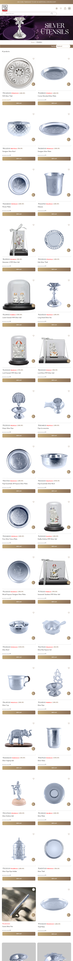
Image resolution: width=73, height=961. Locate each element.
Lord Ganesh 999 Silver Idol (11, 373)
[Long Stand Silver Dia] (54, 295)
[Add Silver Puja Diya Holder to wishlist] (33, 834)
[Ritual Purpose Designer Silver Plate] (19, 572)
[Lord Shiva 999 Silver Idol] (54, 350)
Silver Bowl (5, 650)
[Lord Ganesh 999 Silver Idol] (19, 350)
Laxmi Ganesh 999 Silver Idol (11, 317)
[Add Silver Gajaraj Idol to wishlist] (33, 723)
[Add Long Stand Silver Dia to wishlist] (68, 280)
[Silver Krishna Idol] (19, 793)
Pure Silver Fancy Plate (9, 539)
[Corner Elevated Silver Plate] (54, 73)
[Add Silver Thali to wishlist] (68, 834)
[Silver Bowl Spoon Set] (54, 627)
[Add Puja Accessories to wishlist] (68, 391)
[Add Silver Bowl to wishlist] (33, 612)
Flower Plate (6, 207)
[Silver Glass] (54, 738)
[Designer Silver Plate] (54, 129)
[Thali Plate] (54, 904)
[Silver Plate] (54, 793)
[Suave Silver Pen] (19, 904)
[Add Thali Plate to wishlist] (68, 889)
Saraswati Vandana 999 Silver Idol (49, 594)
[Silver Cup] (19, 683)
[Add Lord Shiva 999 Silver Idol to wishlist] (68, 335)
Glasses (40, 207)
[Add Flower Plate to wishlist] (33, 169)
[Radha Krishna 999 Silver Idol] (54, 517)
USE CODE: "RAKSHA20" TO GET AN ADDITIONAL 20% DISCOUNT (36, 2)
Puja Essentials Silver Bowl (46, 483)
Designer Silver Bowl (8, 151)
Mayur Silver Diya (7, 428)
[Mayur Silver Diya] (19, 406)
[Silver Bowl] (19, 627)
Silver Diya (41, 705)
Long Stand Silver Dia (45, 317)
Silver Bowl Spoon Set (45, 650)
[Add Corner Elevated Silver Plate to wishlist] (68, 58)
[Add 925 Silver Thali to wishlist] (33, 58)
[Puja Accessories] (54, 406)
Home (33, 42)
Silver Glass (41, 760)
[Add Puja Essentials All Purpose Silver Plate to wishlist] (33, 446)
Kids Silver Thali (43, 262)
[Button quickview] (33, 84)
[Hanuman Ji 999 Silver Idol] (19, 240)
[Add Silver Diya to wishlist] (68, 668)
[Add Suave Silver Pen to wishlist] (33, 889)
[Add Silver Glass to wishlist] (68, 723)
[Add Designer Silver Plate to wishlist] (68, 114)
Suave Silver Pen (7, 926)
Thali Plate (41, 927)
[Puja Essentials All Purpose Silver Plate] (19, 461)
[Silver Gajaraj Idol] (19, 738)
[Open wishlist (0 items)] (61, 8)
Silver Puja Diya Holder (9, 871)
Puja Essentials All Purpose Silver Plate (15, 483)
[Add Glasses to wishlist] (68, 169)
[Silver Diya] (54, 683)
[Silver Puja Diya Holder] (19, 849)
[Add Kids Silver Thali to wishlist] (68, 225)
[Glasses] (54, 184)
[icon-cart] (65, 8)
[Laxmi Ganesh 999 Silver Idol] (19, 295)
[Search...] (51, 13)
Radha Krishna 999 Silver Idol (47, 539)
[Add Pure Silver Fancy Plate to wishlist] (33, 502)
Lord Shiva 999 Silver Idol (46, 373)
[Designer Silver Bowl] (19, 129)
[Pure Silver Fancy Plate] (19, 517)
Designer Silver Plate (44, 151)
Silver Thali (41, 871)
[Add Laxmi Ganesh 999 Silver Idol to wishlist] (33, 280)
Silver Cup (5, 705)
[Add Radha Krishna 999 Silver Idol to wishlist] (68, 502)
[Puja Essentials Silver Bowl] (54, 461)
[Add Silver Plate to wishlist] (68, 778)
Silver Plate (41, 816)
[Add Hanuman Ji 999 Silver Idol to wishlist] (33, 225)
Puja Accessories (43, 428)
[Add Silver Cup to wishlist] (33, 668)
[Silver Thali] (54, 849)
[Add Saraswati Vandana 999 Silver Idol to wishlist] (68, 557)
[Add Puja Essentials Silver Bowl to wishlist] (68, 446)
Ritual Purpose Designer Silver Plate (14, 594)
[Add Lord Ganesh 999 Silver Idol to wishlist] (33, 335)
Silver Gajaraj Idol (8, 760)
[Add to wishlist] (33, 945)
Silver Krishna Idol (8, 816)
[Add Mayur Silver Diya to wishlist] (33, 391)
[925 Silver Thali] (19, 73)
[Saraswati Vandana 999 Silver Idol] (54, 572)
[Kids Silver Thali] (54, 240)
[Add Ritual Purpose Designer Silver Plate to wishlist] (33, 557)
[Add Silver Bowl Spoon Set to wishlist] (68, 612)
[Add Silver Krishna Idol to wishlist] (33, 778)
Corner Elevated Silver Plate (47, 96)
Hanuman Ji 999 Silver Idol (11, 262)
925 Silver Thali (7, 96)
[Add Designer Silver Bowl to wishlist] (33, 114)
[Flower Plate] (19, 184)
